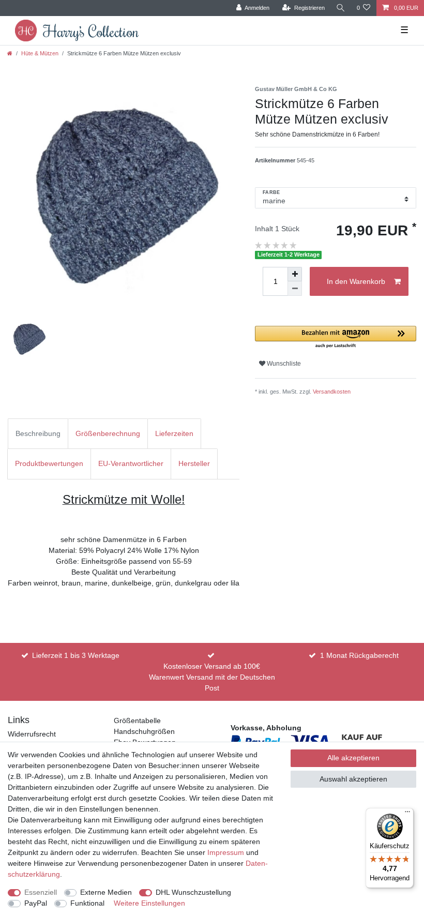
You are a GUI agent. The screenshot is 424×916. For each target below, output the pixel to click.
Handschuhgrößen (144, 731)
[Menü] (407, 814)
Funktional (87, 903)
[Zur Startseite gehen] (9, 53)
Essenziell (40, 892)
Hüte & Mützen (39, 53)
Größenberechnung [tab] (107, 433)
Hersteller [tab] (194, 463)
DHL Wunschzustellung (193, 892)
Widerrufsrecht (32, 734)
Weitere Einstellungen (149, 903)
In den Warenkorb (356, 281)
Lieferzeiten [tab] (174, 433)
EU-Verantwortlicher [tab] (130, 463)
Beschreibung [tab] (38, 433)
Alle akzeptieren (353, 758)
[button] (335, 337)
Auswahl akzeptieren (353, 779)
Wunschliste (283, 363)
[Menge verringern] (294, 288)
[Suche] (340, 8)
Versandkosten (332, 391)
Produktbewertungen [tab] (49, 463)
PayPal (35, 903)
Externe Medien (106, 892)
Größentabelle (137, 720)
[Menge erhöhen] (294, 274)
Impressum (225, 852)
